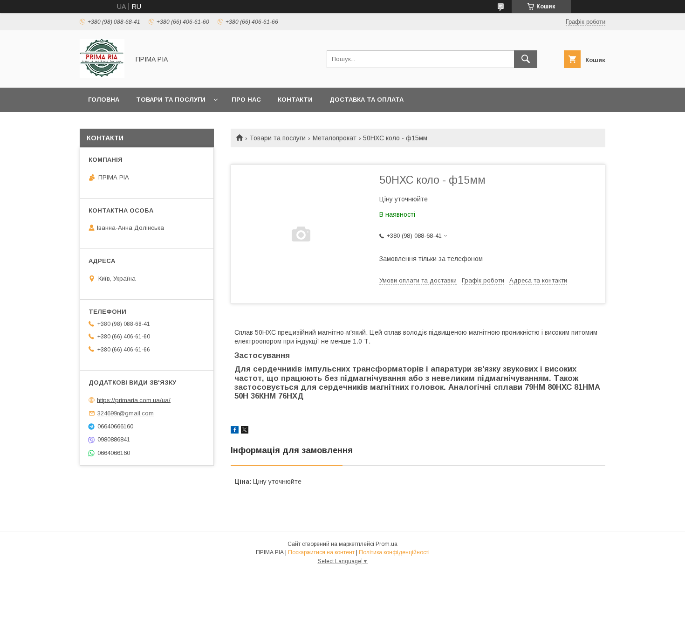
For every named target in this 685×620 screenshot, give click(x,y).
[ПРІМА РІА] (102, 75)
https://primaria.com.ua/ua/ (134, 399)
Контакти (295, 99)
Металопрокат (334, 138)
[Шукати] (525, 59)
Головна (103, 99)
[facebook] (235, 431)
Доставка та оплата (366, 99)
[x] (244, 431)
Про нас (246, 99)
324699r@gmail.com (125, 413)
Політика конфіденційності (394, 552)
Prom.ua (386, 544)
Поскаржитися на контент (321, 552)
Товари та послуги (171, 99)
